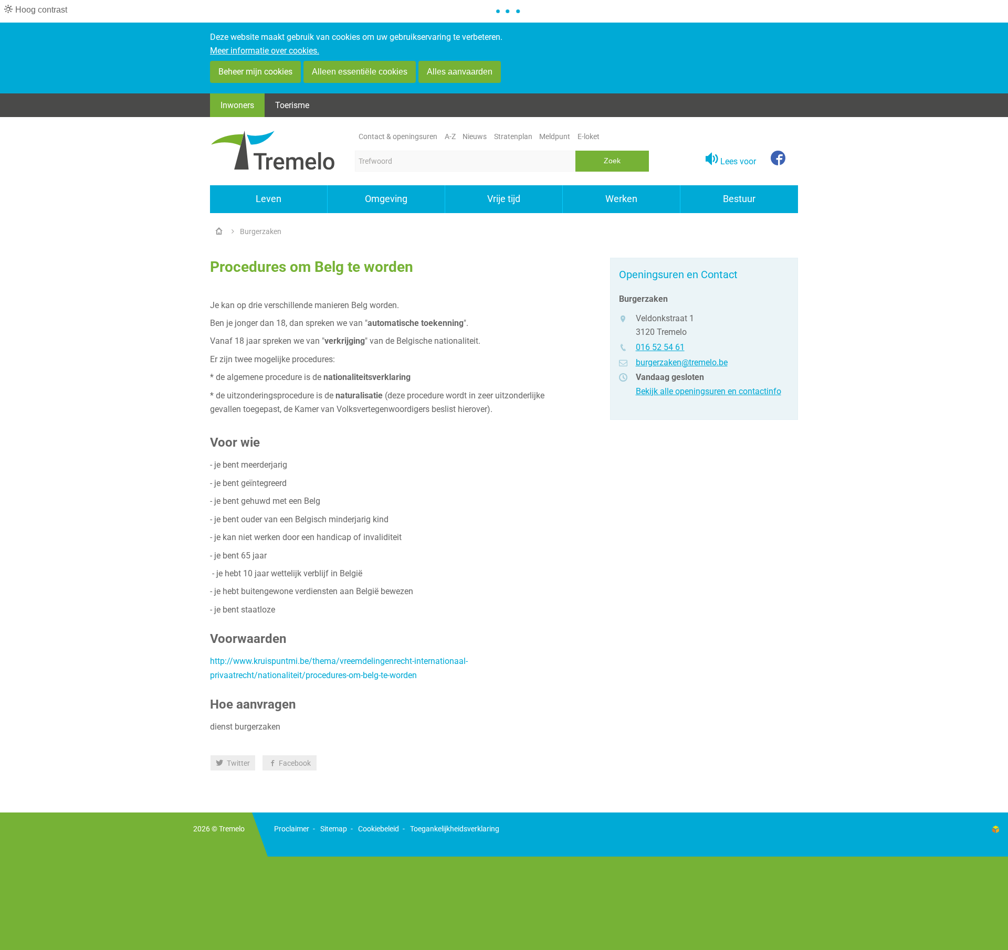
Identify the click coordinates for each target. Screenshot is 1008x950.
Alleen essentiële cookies (359, 71)
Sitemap (333, 829)
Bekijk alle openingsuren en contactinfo (708, 391)
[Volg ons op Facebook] (778, 159)
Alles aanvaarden (459, 71)
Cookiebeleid (378, 829)
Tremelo (232, 829)
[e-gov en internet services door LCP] (995, 829)
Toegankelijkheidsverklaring (454, 829)
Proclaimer (291, 829)
